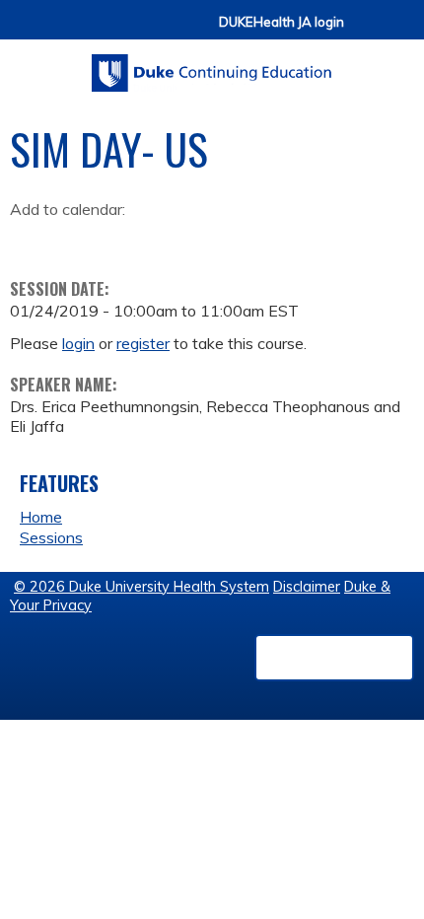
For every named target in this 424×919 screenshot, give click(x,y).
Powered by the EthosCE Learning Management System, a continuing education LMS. (334, 657)
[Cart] (367, 31)
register (143, 343)
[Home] (212, 66)
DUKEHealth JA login (281, 22)
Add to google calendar (30, 239)
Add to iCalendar (119, 238)
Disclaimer (306, 587)
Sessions (51, 537)
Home (41, 517)
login (78, 343)
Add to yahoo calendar (74, 239)
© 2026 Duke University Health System (141, 587)
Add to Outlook (166, 239)
